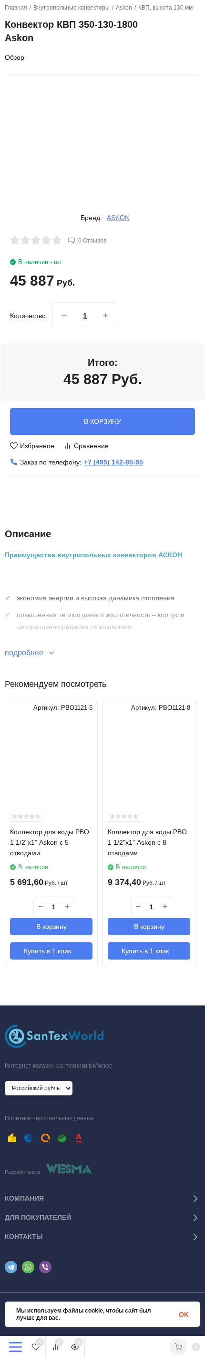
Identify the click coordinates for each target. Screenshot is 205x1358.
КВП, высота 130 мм (165, 8)
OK (184, 1314)
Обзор (14, 57)
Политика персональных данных (49, 1118)
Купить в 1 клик (47, 951)
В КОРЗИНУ (102, 421)
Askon (124, 8)
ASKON (118, 217)
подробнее (25, 653)
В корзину (51, 926)
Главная (16, 8)
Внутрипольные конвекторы (71, 8)
